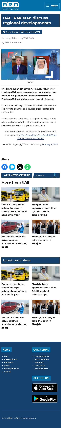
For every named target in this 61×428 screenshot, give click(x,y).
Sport (7, 365)
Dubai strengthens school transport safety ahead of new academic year (14, 209)
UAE (6, 356)
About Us (39, 362)
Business (8, 362)
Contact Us (40, 365)
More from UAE (32, 32)
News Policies (41, 369)
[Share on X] (20, 167)
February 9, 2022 (49, 144)
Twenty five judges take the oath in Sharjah (43, 240)
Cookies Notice (42, 356)
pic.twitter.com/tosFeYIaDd (30, 138)
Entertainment (11, 369)
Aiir (17, 418)
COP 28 (7, 372)
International (10, 359)
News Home (12, 32)
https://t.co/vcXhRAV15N (44, 135)
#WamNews (25, 135)
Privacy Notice (42, 359)
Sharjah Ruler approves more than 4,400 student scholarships (44, 209)
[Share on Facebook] (4, 167)
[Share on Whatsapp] (27, 167)
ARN (10, 418)
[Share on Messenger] (12, 167)
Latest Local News (17, 260)
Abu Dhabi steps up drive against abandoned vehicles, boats (14, 241)
